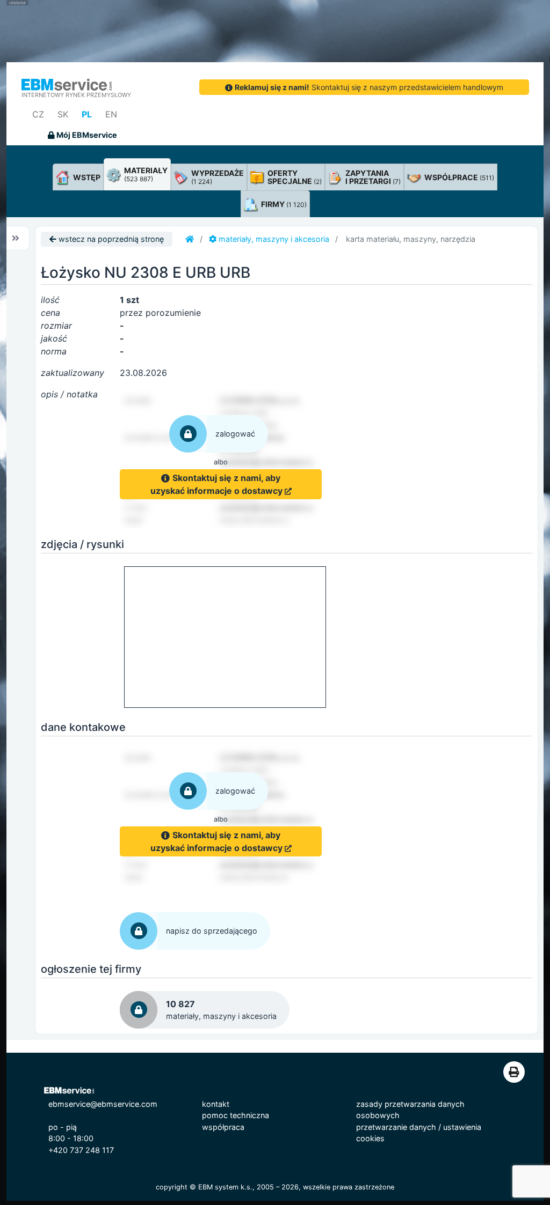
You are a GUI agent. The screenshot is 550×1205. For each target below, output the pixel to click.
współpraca (223, 1127)
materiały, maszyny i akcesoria (272, 238)
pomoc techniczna (235, 1115)
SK (62, 114)
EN (111, 114)
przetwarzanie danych (396, 1127)
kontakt (215, 1103)
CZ (38, 114)
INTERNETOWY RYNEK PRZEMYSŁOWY (76, 95)
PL (87, 114)
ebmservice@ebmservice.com (102, 1103)
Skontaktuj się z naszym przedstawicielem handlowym (369, 87)
